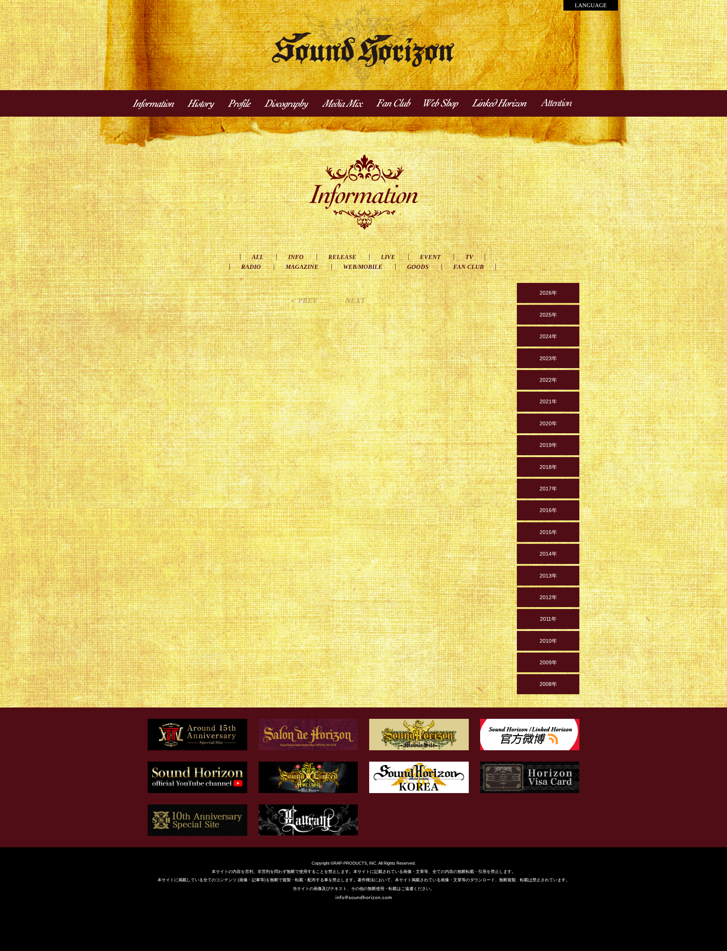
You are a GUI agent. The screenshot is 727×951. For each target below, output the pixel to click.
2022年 (548, 380)
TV (469, 257)
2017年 (548, 489)
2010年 (548, 641)
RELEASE (342, 257)
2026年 (548, 293)
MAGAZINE (301, 267)
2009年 (548, 662)
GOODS (418, 267)
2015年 (548, 532)
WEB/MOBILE (362, 267)
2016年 (548, 510)
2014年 (548, 554)
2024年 (548, 336)
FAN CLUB (468, 267)
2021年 (548, 401)
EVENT (430, 257)
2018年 (548, 467)
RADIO (251, 267)
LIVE (388, 257)
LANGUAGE (591, 5)
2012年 (548, 597)
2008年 (548, 684)
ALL (258, 257)
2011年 (548, 619)
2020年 (548, 423)
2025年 (548, 315)
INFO (296, 257)
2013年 (548, 576)
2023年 (548, 358)
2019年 (548, 445)
